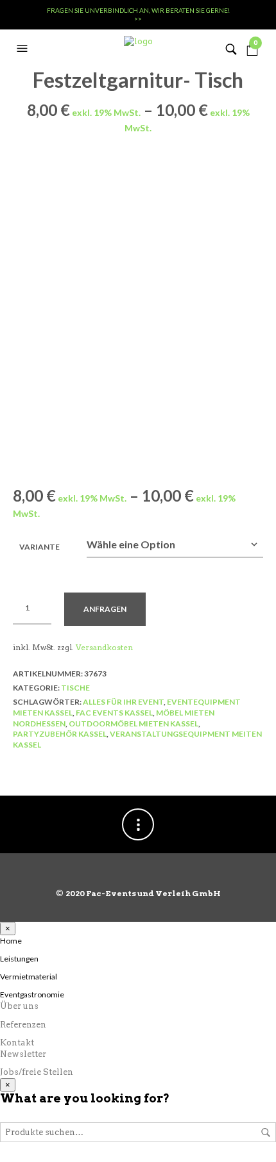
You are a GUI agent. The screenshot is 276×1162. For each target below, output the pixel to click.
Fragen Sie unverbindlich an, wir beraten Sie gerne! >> (138, 14)
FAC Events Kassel (114, 712)
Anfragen (104, 609)
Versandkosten (104, 647)
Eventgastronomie (32, 994)
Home (11, 940)
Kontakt (17, 1042)
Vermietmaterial (28, 976)
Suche (266, 1132)
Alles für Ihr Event (123, 702)
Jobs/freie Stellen (36, 1072)
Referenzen (23, 1024)
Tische (75, 687)
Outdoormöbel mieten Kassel (133, 723)
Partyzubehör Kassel (60, 734)
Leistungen (19, 958)
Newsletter (23, 1054)
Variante (39, 547)
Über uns (19, 1006)
